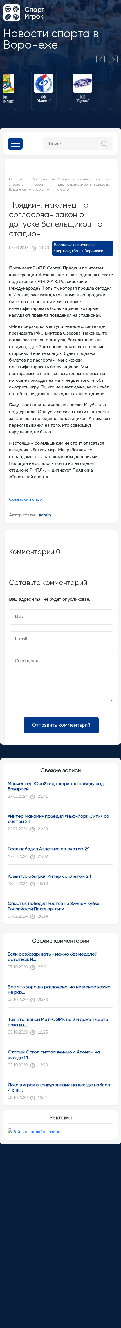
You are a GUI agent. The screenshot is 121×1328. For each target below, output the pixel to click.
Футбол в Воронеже (84, 251)
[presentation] (102, 59)
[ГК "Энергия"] (100, 90)
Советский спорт (26, 499)
